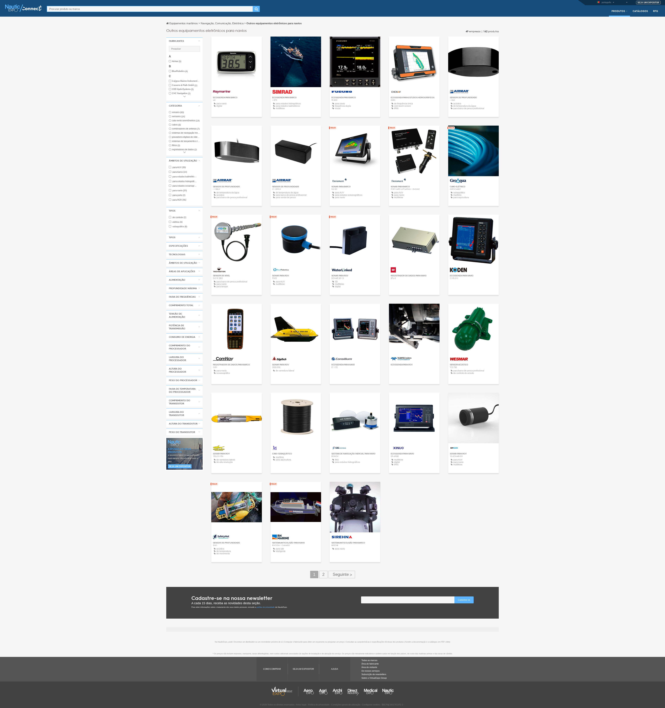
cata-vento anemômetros (186, 120)
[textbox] (150, 9)
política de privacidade (266, 607)
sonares (178, 112)
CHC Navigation (181, 93)
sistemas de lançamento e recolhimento (192, 141)
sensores (178, 116)
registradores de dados (184, 149)
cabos (176, 125)
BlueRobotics (180, 71)
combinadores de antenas (186, 128)
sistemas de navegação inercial (188, 133)
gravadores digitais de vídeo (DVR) (190, 137)
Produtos (618, 10)
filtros (176, 145)
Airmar (176, 61)
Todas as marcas (369, 660)
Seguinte (341, 574)
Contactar (236, 42)
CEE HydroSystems (183, 89)
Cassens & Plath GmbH (184, 85)
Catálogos (640, 10)
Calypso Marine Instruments (186, 81)
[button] (184, 40)
